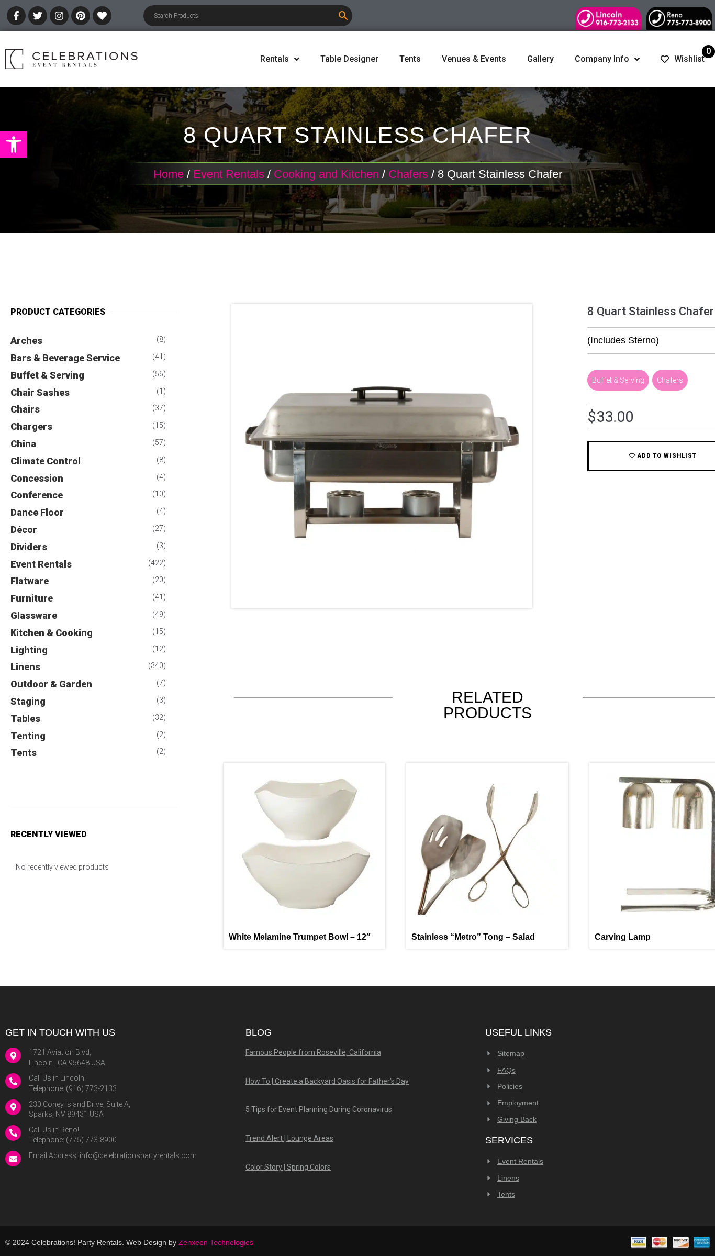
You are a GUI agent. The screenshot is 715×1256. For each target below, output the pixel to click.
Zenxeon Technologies (215, 1242)
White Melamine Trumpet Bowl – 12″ (300, 936)
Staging (28, 701)
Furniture (31, 598)
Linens (25, 666)
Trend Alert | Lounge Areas (289, 1138)
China (23, 443)
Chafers (408, 174)
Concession (36, 478)
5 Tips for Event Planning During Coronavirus (318, 1109)
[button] (13, 144)
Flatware (29, 580)
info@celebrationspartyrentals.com (138, 1155)
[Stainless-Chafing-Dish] (382, 591)
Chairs (25, 409)
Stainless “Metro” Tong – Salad (473, 936)
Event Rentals (228, 174)
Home (168, 174)
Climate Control (45, 460)
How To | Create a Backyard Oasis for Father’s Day (327, 1081)
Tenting (28, 735)
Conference (36, 495)
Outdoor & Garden (51, 684)
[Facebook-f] (16, 15)
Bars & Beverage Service (65, 357)
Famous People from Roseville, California (313, 1052)
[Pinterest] (80, 15)
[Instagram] (59, 15)
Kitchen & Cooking (51, 632)
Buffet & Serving (47, 375)
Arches (26, 340)
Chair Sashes (40, 392)
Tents (23, 752)
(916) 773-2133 (91, 1088)
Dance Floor (37, 512)
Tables (25, 718)
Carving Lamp (623, 936)
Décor (23, 529)
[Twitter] (37, 15)
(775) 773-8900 (91, 1140)
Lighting (29, 649)
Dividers (28, 546)
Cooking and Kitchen (326, 174)
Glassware (33, 615)
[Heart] (102, 15)
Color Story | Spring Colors (288, 1167)
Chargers (31, 426)
